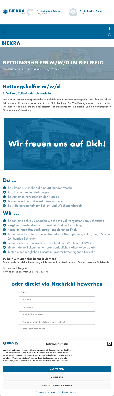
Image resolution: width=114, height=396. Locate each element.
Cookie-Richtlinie (42, 392)
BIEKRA (10, 43)
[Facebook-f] (110, 29)
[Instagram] (110, 35)
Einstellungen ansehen (57, 385)
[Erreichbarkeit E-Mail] (73, 12)
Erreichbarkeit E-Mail (91, 11)
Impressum (74, 392)
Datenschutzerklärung (59, 392)
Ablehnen (57, 377)
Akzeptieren (57, 369)
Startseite (8, 69)
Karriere (21, 69)
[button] (109, 343)
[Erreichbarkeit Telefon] (30, 12)
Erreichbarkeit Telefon (49, 11)
